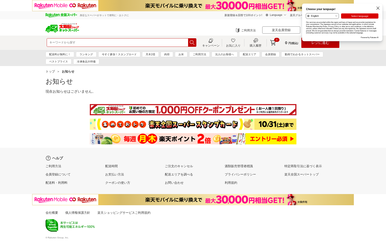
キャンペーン (211, 45)
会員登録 (270, 54)
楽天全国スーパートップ (301, 174)
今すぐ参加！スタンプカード (119, 54)
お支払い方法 (114, 174)
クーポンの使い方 (117, 182)
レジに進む (320, 43)
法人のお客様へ (224, 54)
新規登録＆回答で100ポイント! (243, 15)
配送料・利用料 (56, 182)
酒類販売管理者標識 (239, 166)
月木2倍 (150, 54)
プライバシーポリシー (240, 174)
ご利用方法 (248, 30)
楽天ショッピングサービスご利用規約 (124, 212)
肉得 (167, 54)
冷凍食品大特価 (86, 61)
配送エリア (249, 54)
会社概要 (52, 212)
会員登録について (58, 174)
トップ (50, 71)
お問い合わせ (174, 182)
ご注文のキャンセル (179, 166)
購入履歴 (255, 45)
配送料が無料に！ (60, 54)
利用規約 (231, 182)
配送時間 (111, 166)
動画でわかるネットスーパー (302, 54)
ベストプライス (58, 61)
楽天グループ (298, 15)
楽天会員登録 (281, 30)
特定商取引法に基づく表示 (303, 166)
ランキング (86, 54)
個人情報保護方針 (77, 212)
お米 (181, 54)
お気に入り (233, 45)
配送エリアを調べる (179, 174)
